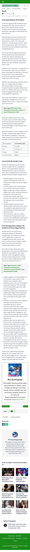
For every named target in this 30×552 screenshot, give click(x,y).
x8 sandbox (5, 417)
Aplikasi (25, 8)
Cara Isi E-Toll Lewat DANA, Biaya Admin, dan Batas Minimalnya (22, 495)
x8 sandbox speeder (15, 417)
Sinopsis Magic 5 (16, 8)
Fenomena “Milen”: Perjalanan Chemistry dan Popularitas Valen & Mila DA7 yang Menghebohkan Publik (22, 479)
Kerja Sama (12, 536)
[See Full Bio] (25, 399)
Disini (16, 155)
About (15, 540)
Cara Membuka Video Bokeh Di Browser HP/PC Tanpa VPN (6, 511)
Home (3, 8)
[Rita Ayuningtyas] (15, 437)
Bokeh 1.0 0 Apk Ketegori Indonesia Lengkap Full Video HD (21, 511)
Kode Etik (18, 536)
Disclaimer (19, 538)
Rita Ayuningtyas (14, 440)
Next (25, 406)
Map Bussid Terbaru (17, 545)
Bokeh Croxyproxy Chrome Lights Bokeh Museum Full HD (8, 495)
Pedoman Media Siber (8, 538)
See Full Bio (20, 399)
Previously (6, 406)
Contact (25, 538)
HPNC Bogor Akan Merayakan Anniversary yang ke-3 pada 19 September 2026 (14, 110)
